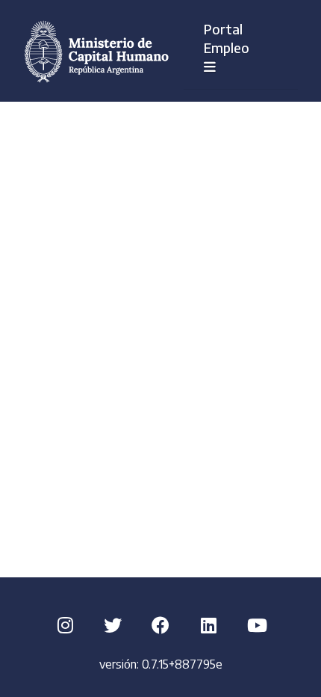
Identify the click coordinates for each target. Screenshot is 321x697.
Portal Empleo (237, 38)
